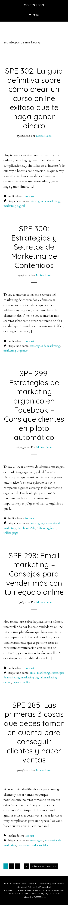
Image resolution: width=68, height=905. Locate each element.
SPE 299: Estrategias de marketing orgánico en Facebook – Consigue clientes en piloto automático (34, 405)
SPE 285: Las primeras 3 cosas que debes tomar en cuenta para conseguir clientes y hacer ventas (34, 732)
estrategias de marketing (45, 201)
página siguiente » (44, 867)
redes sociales (40, 845)
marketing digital (14, 206)
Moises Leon (34, 5)
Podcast (29, 196)
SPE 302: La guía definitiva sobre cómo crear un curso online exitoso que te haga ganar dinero (34, 98)
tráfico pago (10, 533)
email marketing (40, 673)
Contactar (44, 883)
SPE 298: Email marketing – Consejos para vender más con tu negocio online (34, 574)
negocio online (22, 682)
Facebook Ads (26, 528)
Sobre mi (32, 883)
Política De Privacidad (39, 886)
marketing (24, 845)
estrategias (36, 523)
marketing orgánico (15, 350)
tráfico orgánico (46, 528)
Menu (36, 15)
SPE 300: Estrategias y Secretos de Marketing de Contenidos (34, 247)
